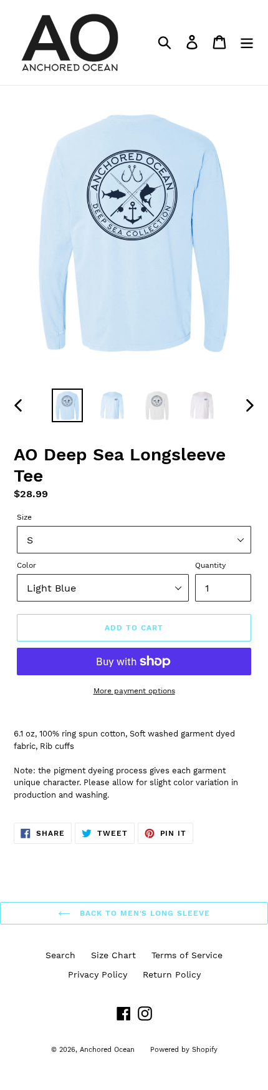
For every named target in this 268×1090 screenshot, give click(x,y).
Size (24, 517)
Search (60, 955)
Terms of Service (187, 955)
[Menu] (247, 42)
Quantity (210, 565)
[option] (67, 405)
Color (26, 565)
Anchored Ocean (107, 1050)
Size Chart (113, 955)
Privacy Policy (97, 974)
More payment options (134, 690)
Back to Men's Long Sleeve (143, 913)
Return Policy (172, 974)
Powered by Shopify (184, 1050)
